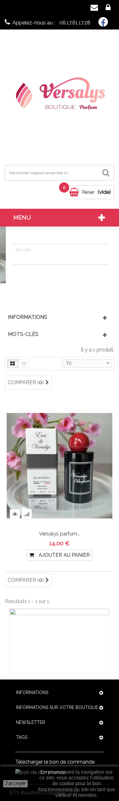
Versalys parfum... (59, 534)
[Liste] (23, 363)
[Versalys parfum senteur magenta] (59, 465)
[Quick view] (15, 514)
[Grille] (12, 363)
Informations (27, 317)
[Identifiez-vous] (108, 8)
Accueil (23, 249)
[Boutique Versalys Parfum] (59, 97)
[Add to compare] (27, 514)
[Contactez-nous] (94, 8)
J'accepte (15, 783)
